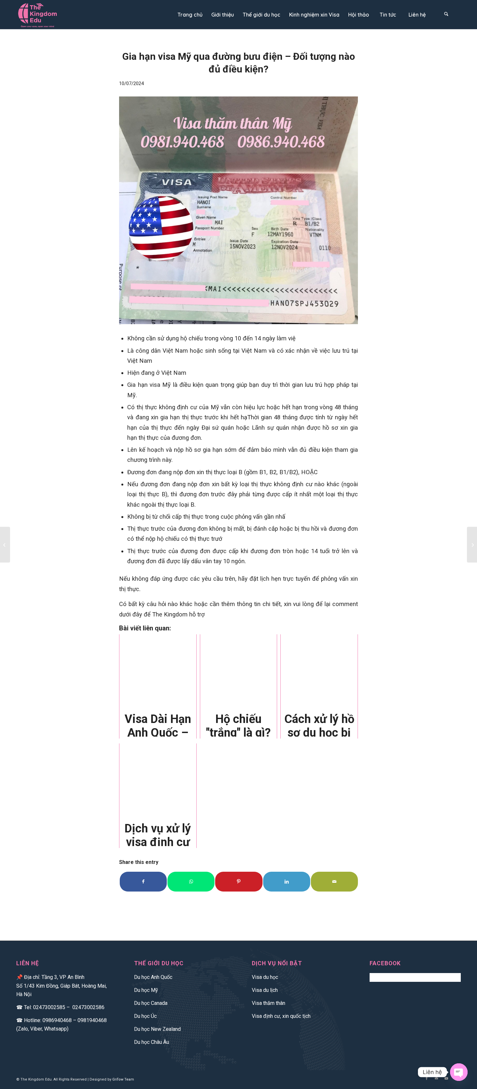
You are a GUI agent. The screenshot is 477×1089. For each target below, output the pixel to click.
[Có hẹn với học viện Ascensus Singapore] (472, 545)
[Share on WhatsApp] (190, 882)
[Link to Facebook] (427, 1078)
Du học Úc (145, 1016)
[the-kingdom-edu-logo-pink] (41, 14)
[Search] (446, 14)
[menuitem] (190, 14)
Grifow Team (123, 1079)
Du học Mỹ (146, 990)
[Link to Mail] (436, 1078)
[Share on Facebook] (143, 882)
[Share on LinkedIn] (286, 882)
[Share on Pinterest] (238, 882)
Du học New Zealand (157, 1029)
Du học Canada (150, 1003)
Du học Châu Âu (151, 1042)
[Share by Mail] (334, 882)
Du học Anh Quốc (153, 977)
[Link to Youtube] (446, 1078)
